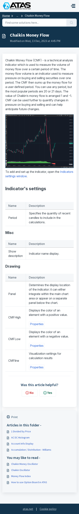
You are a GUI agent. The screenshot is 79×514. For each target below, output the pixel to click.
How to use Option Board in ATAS (29, 482)
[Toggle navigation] (73, 6)
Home (6, 15)
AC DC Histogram (20, 437)
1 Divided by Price (21, 431)
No (32, 393)
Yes (49, 393)
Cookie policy (48, 509)
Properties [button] (37, 324)
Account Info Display (22, 443)
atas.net (28, 509)
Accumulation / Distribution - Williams (31, 449)
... (17, 15)
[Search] (71, 22)
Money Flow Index (21, 476)
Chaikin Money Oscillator (24, 464)
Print (14, 417)
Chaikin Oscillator (20, 470)
